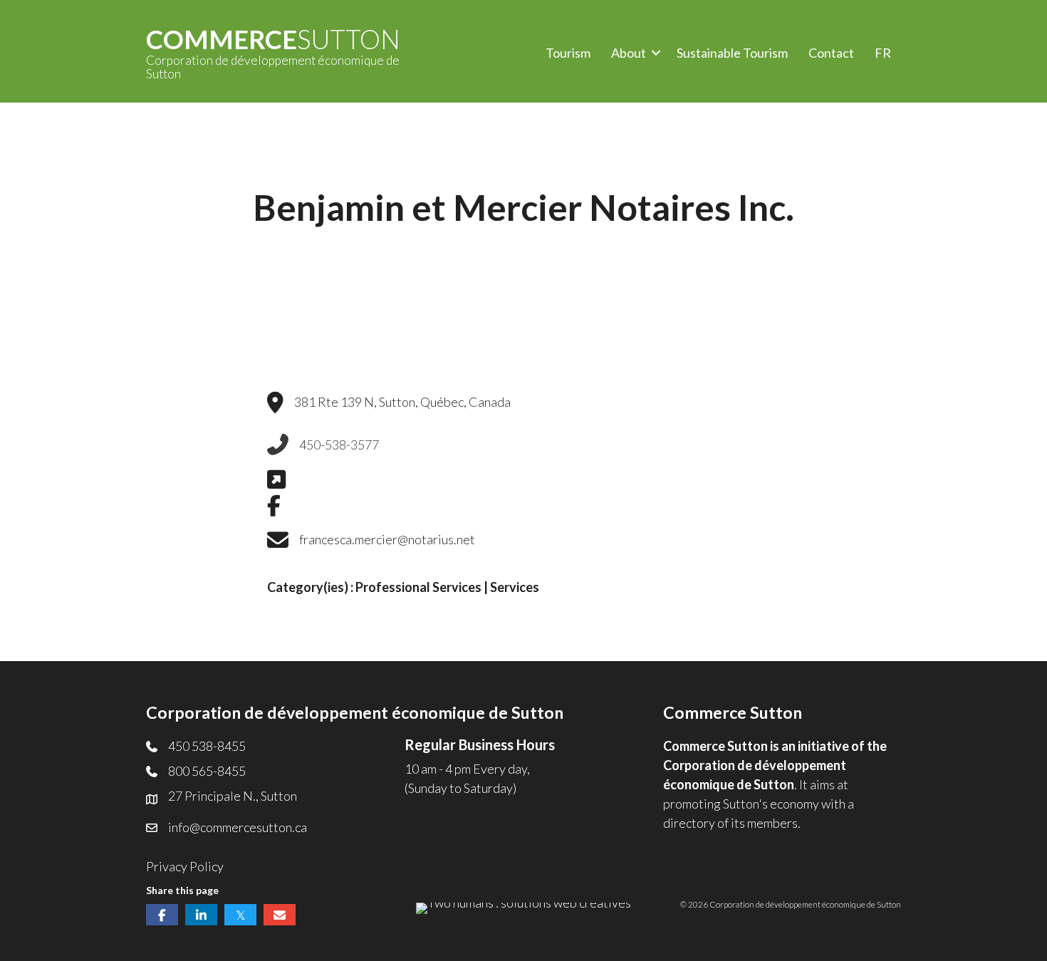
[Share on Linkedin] (201, 914)
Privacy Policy (185, 866)
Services (514, 587)
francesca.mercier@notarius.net (387, 539)
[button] (656, 53)
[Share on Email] (280, 914)
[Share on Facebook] (162, 914)
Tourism (568, 53)
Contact (831, 53)
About (628, 53)
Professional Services (418, 587)
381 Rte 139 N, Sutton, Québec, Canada (402, 402)
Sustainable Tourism (732, 53)
